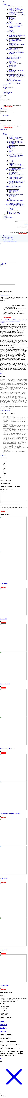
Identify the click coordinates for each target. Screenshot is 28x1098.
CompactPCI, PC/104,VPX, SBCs (14, 10)
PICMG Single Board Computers (16, 44)
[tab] (14, 322)
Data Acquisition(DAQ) (14, 26)
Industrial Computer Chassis (15, 48)
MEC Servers (12, 71)
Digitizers (11, 27)
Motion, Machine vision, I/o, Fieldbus (14, 63)
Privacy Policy (6, 93)
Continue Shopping (8, 106)
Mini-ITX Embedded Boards (15, 40)
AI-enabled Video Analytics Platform (17, 38)
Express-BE (3, 619)
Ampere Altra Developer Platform (10, 813)
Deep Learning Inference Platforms (17, 35)
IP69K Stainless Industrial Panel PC (17, 76)
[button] (0, 97)
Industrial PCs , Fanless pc (12, 49)
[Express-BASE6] (13, 981)
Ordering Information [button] (5, 410)
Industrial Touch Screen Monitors (16, 75)
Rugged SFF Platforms (14, 82)
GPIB (10, 29)
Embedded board (12, 43)
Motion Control (12, 65)
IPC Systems (11, 53)
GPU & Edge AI (9, 31)
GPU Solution (12, 32)
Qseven (10, 21)
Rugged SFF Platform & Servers (13, 80)
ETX (10, 22)
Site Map (5, 90)
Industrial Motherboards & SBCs (13, 39)
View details (3, 288)
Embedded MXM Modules (15, 36)
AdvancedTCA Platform (14, 8)
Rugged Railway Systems (14, 83)
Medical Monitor (12, 62)
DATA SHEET (7, 317)
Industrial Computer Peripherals (16, 47)
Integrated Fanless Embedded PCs (16, 52)
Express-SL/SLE (5, 684)
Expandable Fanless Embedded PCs (17, 51)
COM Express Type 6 (8, 239)
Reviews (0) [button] (3, 455)
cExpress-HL (4, 583)
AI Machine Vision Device (15, 34)
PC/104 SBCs (12, 13)
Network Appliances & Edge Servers (14, 70)
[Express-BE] (13, 614)
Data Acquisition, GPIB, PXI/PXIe (14, 23)
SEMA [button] (1, 373)
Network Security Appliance (15, 72)
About (4, 3)
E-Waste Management (8, 87)
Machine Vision (12, 66)
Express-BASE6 (4, 985)
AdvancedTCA (9, 5)
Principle (5, 85)
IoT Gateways (12, 54)
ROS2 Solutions (9, 78)
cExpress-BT (3, 949)
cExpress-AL (4, 878)
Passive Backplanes (13, 45)
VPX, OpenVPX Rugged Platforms (17, 14)
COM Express (12, 18)
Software (5, 84)
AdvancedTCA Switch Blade (15, 7)
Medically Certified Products (12, 58)
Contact (4, 88)
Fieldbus (10, 69)
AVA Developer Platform (7, 749)
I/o (9, 67)
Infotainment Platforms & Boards (13, 56)
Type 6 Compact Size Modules (10, 241)
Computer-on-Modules (11, 16)
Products (5, 4)
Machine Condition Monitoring (16, 25)
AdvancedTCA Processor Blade (16, 9)
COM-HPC (11, 17)
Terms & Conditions (7, 92)
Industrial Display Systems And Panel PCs (15, 74)
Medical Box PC (12, 61)
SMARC (11, 19)
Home (4, 1)
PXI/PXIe (11, 30)
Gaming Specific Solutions (15, 57)
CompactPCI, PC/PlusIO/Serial (16, 12)
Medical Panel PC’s (13, 60)
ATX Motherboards (13, 41)
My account (5, 115)
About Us (3, 1025)
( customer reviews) (4, 295)
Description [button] (2, 322)
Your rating (3, 489)
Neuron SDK (12, 79)
